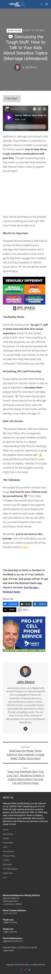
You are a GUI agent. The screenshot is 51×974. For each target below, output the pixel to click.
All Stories (7, 864)
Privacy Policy (9, 856)
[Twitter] (29, 969)
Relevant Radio (23, 965)
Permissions (8, 851)
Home (5, 830)
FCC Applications (10, 869)
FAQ (5, 877)
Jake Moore (31, 67)
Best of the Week (35, 30)
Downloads (8, 843)
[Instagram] (25, 969)
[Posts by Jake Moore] (18, 67)
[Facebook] (21, 969)
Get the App (8, 834)
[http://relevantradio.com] (25, 729)
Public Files (8, 873)
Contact (6, 860)
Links (5, 847)
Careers (6, 838)
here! (15, 271)
